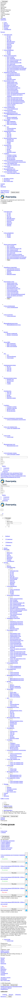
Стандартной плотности (13, 73)
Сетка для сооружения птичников (16, 101)
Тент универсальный (12, 61)
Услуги (2, 962)
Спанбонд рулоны (11, 155)
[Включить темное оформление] (3, 194)
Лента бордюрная (11, 85)
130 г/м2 (9, 148)
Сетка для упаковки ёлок (10, 163)
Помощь (3, 974)
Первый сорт (10, 139)
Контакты (6, 26)
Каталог (3, 958)
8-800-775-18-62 (5, 192)
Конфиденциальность (6, 986)
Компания (3, 963)
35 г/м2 (9, 36)
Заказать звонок (15, 192)
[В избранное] (26, 855)
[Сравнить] (26, 861)
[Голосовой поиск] (2, 462)
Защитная (9, 45)
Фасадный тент (11, 71)
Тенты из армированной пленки (15, 66)
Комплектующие (11, 79)
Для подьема (10, 129)
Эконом (9, 76)
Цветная (9, 44)
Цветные (9, 78)
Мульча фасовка (11, 159)
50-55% (9, 52)
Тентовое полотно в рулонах (14, 65)
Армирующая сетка (12, 82)
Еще (8, 260)
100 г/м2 (9, 40)
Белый (8, 149)
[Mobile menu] (2, 502)
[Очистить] (2, 459)
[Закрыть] (2, 515)
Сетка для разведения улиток (14, 99)
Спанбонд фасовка (12, 156)
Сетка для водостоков (12, 92)
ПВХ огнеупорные (12, 124)
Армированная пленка (10, 131)
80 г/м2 (9, 38)
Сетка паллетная (8, 110)
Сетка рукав (7, 166)
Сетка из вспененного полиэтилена (13, 160)
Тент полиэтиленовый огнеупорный (16, 68)
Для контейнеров (11, 128)
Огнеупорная (10, 43)
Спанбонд (6, 153)
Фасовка (9, 47)
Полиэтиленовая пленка (10, 138)
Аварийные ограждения (10, 72)
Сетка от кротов (11, 104)
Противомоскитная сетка (13, 87)
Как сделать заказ (8, 181)
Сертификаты (7, 29)
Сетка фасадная (8, 34)
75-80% (9, 54)
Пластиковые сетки (9, 80)
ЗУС (5, 125)
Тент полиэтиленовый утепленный (16, 69)
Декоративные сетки (12, 83)
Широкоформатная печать (11, 113)
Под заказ (14, 861)
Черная (9, 142)
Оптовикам (7, 179)
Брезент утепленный (12, 118)
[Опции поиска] (2, 460)
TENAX (9, 48)
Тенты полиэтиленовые (10, 55)
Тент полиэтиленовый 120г (14, 59)
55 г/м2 (9, 37)
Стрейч (9, 143)
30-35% (9, 51)
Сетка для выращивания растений (16, 93)
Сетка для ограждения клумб (14, 97)
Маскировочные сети (9, 169)
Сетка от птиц (10, 106)
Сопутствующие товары (10, 171)
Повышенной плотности (13, 75)
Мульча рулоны (11, 157)
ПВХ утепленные (11, 122)
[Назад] (8, 520)
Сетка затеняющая (9, 50)
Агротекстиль (7, 145)
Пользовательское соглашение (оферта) (11, 987)
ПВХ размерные (11, 121)
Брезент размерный (12, 117)
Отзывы (6, 28)
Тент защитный (11, 64)
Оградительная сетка (12, 86)
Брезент (6, 115)
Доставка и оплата (9, 178)
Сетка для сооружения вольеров (15, 100)
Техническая (10, 141)
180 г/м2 (9, 136)
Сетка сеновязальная (9, 107)
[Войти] (1, 511)
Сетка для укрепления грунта (14, 103)
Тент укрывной (11, 58)
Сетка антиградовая (12, 89)
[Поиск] (2, 510)
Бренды (6, 23)
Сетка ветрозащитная (12, 90)
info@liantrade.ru (5, 190)
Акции (2, 959)
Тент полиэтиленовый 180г (14, 62)
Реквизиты (6, 25)
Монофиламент (11, 41)
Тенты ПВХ (7, 120)
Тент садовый (10, 57)
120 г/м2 (9, 135)
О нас (5, 22)
